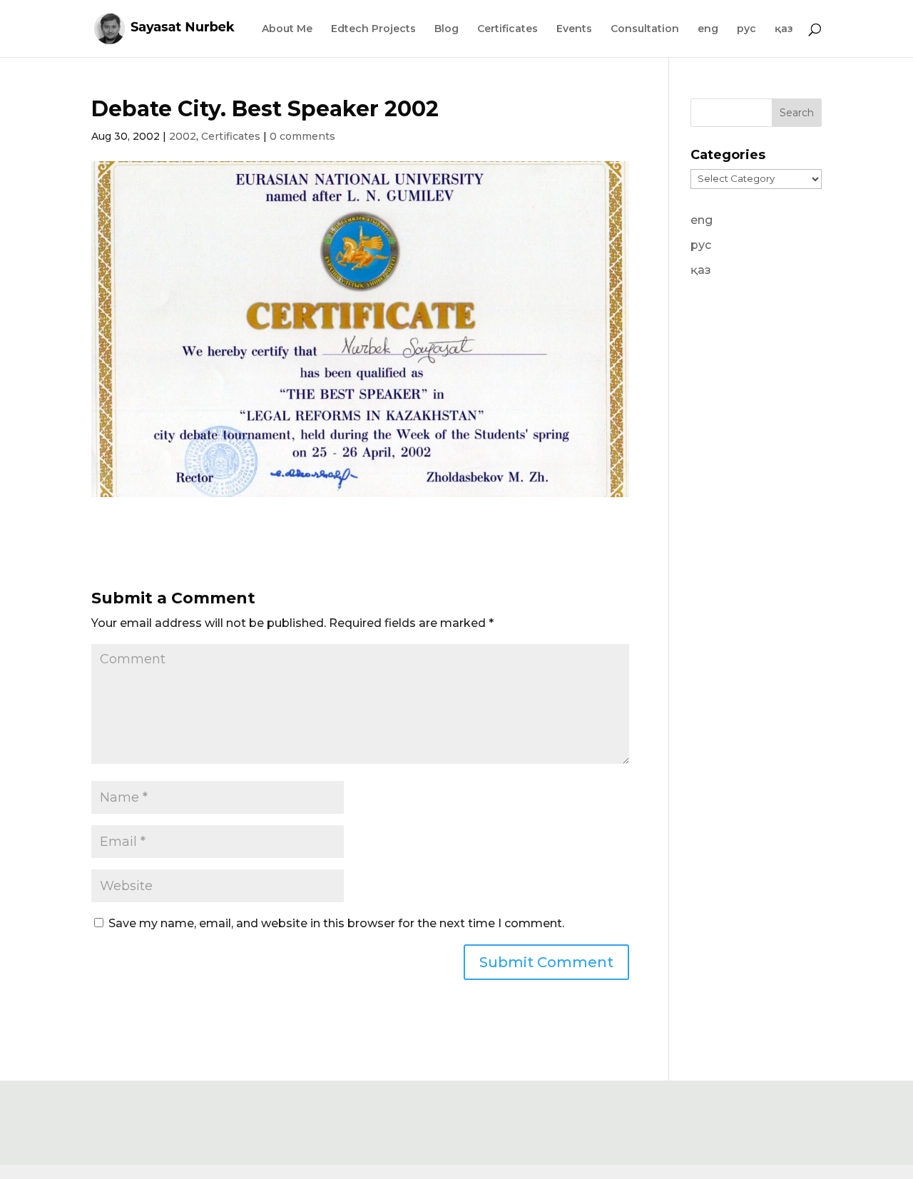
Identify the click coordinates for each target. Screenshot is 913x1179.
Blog (446, 29)
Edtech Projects (373, 29)
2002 (182, 136)
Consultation (645, 29)
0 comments (302, 136)
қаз (784, 29)
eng (708, 29)
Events (574, 29)
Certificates (507, 29)
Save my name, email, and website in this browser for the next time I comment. (336, 923)
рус (746, 29)
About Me (287, 29)
